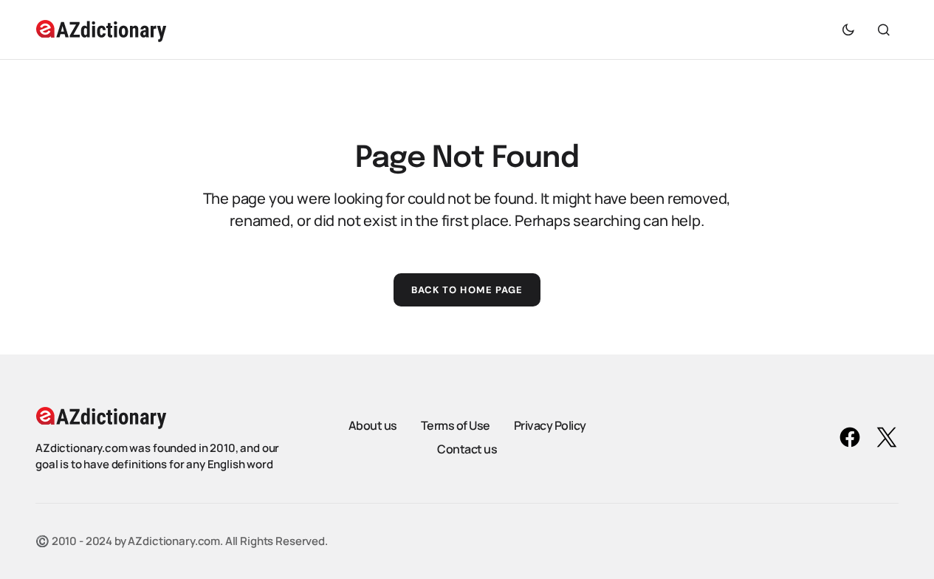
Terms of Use (455, 425)
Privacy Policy (550, 425)
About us (372, 425)
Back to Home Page (467, 290)
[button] (848, 29)
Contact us (467, 449)
